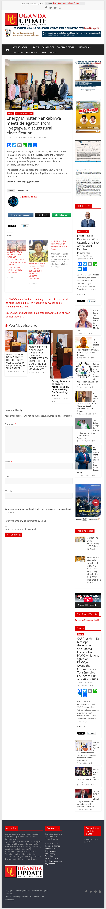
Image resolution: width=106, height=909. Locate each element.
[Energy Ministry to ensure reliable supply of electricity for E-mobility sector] (61, 331)
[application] (88, 600)
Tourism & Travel (65, 47)
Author (10, 191)
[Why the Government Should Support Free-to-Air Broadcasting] (83, 446)
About (53, 52)
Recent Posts (22, 191)
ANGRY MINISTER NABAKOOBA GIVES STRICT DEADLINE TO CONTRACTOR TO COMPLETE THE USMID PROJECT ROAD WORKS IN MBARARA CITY (38, 358)
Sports (80, 634)
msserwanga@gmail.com (53, 862)
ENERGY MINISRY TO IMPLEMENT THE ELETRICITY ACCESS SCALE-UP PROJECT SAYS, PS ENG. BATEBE (15, 361)
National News (19, 47)
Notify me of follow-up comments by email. (25, 520)
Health (35, 47)
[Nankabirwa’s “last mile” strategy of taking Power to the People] (62, 254)
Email (8, 476)
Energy (10, 113)
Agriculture (48, 47)
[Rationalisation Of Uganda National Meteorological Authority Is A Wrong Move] (83, 363)
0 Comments (41, 137)
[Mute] (95, 605)
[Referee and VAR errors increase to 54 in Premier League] (83, 768)
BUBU (44, 52)
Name (8, 461)
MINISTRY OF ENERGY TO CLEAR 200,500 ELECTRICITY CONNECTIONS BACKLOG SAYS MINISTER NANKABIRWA (38, 271)
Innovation (83, 47)
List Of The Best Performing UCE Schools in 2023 (93, 543)
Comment (10, 424)
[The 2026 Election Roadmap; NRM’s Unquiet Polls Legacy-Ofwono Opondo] (83, 338)
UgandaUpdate (27, 137)
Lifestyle (16, 52)
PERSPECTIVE (31, 52)
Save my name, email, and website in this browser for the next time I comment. (38, 511)
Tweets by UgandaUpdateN (87, 620)
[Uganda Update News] (7, 50)
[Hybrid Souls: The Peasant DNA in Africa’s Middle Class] (83, 309)
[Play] (78, 605)
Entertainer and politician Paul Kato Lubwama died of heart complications (38, 314)
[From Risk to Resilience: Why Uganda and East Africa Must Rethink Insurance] (88, 212)
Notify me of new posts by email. (20, 529)
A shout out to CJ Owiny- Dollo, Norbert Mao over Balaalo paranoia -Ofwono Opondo (87, 402)
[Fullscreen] (99, 605)
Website (9, 491)
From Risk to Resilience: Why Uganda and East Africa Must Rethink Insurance (88, 244)
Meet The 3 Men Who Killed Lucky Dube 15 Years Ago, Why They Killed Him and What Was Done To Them (94, 570)
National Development (24, 113)
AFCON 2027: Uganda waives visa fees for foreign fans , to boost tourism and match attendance (88, 751)
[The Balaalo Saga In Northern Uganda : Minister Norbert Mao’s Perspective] (83, 419)
